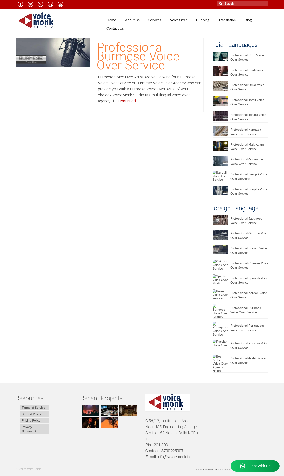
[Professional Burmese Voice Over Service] (53, 52)
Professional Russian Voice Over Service (249, 346)
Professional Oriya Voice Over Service (247, 87)
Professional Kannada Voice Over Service (245, 132)
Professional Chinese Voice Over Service (249, 265)
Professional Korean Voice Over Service (248, 295)
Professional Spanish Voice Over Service (249, 280)
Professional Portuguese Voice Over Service (247, 328)
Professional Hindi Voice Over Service (247, 72)
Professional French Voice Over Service (248, 250)
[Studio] (90, 422)
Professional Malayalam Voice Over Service (247, 147)
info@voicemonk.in (173, 456)
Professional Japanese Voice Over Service (246, 221)
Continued (127, 101)
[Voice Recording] (127, 410)
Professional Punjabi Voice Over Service (248, 191)
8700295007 (172, 450)
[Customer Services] (90, 410)
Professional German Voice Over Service (249, 236)
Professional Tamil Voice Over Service (247, 102)
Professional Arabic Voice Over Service (248, 360)
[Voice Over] (108, 422)
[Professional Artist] (108, 410)
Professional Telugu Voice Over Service (248, 117)
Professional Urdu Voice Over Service (247, 57)
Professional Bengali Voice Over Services (248, 176)
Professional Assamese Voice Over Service (246, 162)
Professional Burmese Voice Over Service (245, 310)
